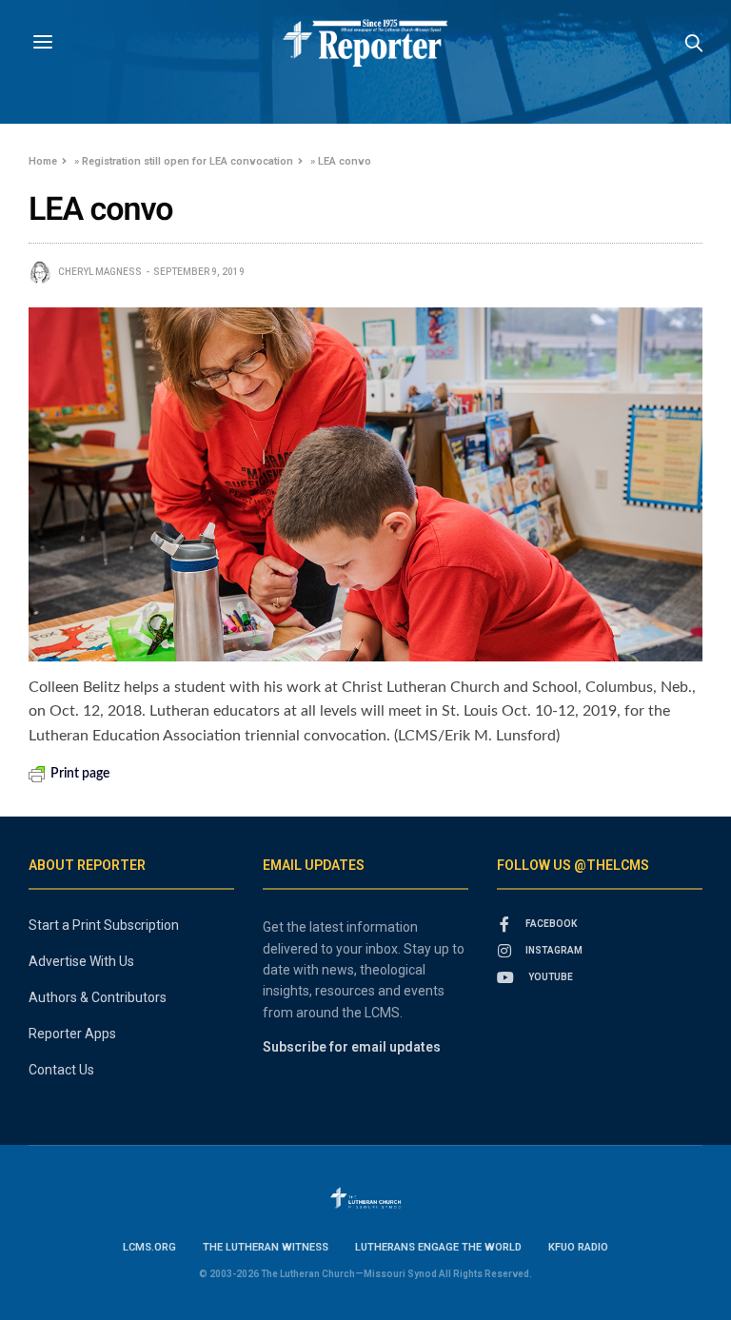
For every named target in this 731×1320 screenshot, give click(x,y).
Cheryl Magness (100, 271)
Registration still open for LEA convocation (187, 161)
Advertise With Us (81, 961)
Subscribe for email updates (352, 1046)
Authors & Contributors (98, 997)
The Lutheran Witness (265, 1247)
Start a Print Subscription (104, 925)
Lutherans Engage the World (438, 1247)
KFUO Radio (578, 1247)
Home (43, 161)
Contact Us (61, 1069)
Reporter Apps (72, 1033)
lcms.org (149, 1247)
